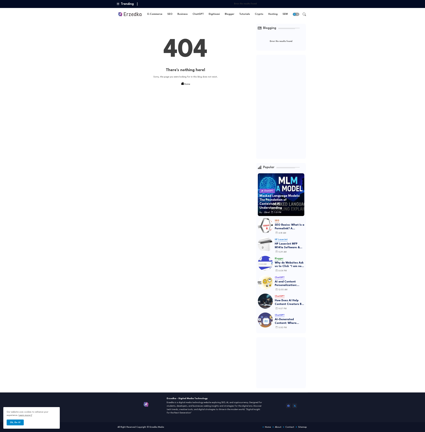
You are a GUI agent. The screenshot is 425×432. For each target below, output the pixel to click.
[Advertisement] (283, 106)
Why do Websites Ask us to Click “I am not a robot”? (289, 264)
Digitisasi (214, 14)
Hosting (273, 14)
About (278, 427)
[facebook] (288, 405)
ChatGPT (198, 14)
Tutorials (244, 14)
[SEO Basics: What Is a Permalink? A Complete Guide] (265, 225)
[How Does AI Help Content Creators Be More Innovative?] (265, 301)
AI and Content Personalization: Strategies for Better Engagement (289, 283)
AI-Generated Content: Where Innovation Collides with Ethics (288, 321)
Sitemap (302, 427)
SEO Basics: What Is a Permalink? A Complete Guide (289, 226)
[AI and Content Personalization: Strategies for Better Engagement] (265, 282)
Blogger (229, 14)
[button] (296, 14)
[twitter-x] (294, 405)
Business (182, 14)
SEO (169, 14)
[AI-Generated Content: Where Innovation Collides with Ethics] (265, 320)
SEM (285, 14)
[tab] (155, 14)
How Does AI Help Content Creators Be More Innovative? (289, 302)
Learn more (24, 415)
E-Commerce (154, 14)
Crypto (259, 14)
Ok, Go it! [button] (15, 422)
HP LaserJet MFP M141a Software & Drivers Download (287, 245)
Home (187, 84)
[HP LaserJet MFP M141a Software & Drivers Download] (265, 244)
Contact (289, 427)
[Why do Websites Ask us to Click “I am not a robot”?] (265, 263)
